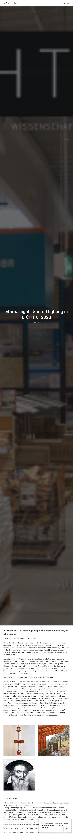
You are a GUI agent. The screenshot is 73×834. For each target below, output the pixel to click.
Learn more (44, 827)
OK (67, 829)
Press (37, 322)
